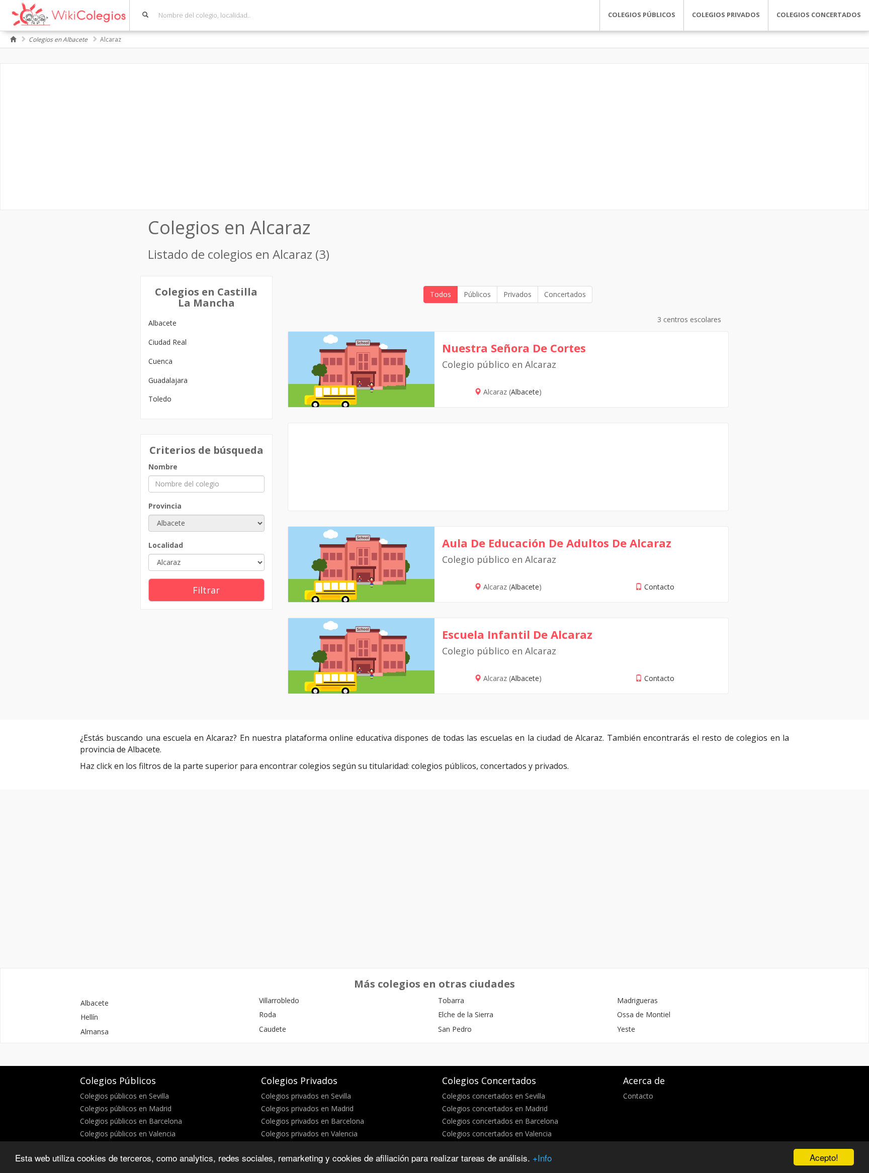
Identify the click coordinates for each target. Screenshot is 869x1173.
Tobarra (451, 1000)
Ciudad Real (167, 342)
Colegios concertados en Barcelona (500, 1121)
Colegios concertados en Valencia (497, 1133)
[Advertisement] (434, 136)
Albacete (162, 323)
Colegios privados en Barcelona (312, 1121)
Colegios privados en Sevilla (306, 1096)
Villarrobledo (279, 1000)
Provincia (165, 506)
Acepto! (824, 1157)
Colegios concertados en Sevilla (493, 1096)
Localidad (165, 545)
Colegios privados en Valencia (309, 1133)
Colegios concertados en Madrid (495, 1108)
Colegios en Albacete (58, 39)
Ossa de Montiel (643, 1014)
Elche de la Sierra (465, 1014)
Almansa (94, 1031)
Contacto (659, 587)
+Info (542, 1157)
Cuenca (160, 361)
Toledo (159, 399)
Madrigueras (637, 1000)
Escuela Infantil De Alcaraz (517, 634)
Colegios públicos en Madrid (125, 1108)
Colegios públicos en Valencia (128, 1133)
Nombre (163, 466)
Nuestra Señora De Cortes (514, 347)
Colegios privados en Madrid (307, 1108)
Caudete (272, 1029)
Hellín (89, 1017)
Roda (267, 1014)
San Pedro (455, 1029)
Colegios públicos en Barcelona (131, 1121)
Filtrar (206, 590)
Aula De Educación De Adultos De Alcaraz (556, 542)
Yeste (626, 1029)
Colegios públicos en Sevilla (124, 1096)
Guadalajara (168, 380)
